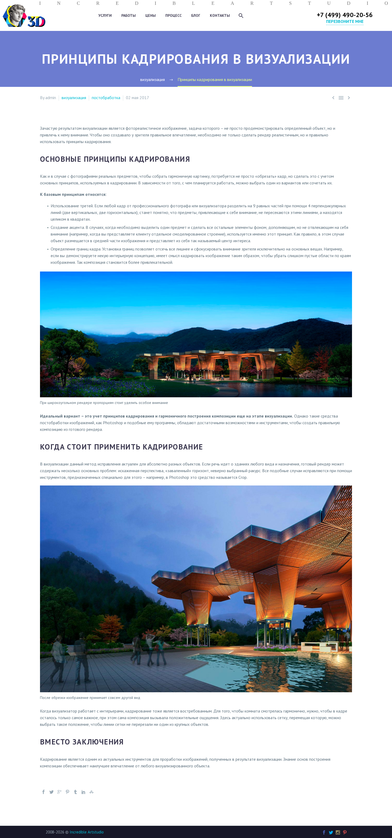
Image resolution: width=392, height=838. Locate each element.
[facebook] (324, 832)
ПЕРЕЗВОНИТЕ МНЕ (344, 21)
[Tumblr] (75, 792)
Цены (150, 15)
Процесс (173, 15)
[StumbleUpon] (91, 792)
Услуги (105, 15)
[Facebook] (43, 792)
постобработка (106, 97)
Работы (128, 15)
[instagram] (338, 832)
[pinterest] (345, 832)
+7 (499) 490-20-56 (345, 14)
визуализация (74, 97)
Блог (195, 15)
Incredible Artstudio (87, 832)
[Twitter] (51, 792)
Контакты (220, 15)
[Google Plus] (59, 792)
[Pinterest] (67, 792)
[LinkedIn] (83, 792)
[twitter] (331, 832)
